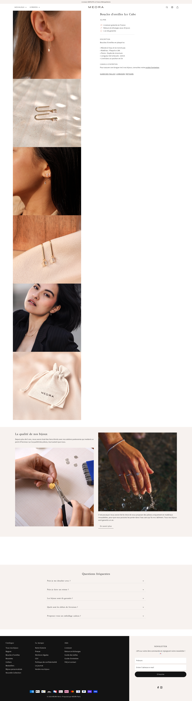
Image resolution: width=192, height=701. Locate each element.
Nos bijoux (20, 7)
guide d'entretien (152, 67)
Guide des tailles (71, 655)
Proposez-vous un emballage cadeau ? (64, 616)
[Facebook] (158, 687)
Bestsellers (10, 665)
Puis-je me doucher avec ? (59, 581)
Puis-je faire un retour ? (58, 589)
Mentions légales (42, 655)
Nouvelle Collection (13, 673)
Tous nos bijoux (12, 648)
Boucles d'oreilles (13, 655)
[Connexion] (167, 7)
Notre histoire (40, 648)
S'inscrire (160, 674)
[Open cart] (177, 7)
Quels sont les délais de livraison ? (62, 607)
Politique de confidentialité (46, 662)
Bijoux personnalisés (14, 669)
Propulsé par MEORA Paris (71, 697)
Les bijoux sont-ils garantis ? (60, 598)
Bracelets (9, 658)
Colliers (9, 662)
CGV (36, 658)
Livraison (68, 648)
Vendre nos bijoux (42, 669)
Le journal (39, 665)
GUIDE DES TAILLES (107, 74)
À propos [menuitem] (34, 7)
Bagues (8, 651)
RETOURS (130, 74)
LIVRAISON (120, 74)
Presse (37, 651)
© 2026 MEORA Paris (54, 697)
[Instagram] (161, 687)
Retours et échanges (73, 651)
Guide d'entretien (72, 658)
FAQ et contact (70, 662)
